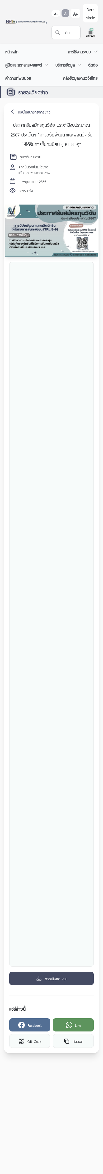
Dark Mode (90, 13)
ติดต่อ (93, 64)
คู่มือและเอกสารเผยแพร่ (23, 64)
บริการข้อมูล (65, 64)
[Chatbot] (90, 32)
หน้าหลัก (11, 51)
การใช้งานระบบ (79, 51)
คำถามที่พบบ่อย (18, 77)
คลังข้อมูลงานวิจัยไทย (80, 77)
